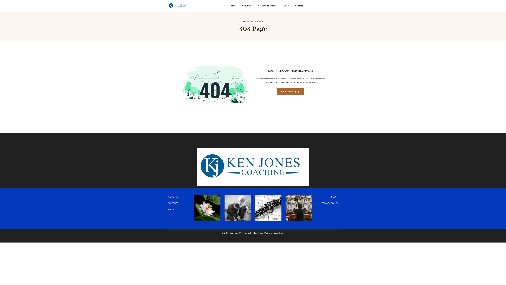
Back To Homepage (290, 91)
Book (286, 5)
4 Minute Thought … (267, 5)
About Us (173, 196)
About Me (246, 5)
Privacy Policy (329, 203)
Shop (171, 209)
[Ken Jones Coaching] (179, 5)
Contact (299, 5)
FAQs (334, 196)
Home (232, 5)
